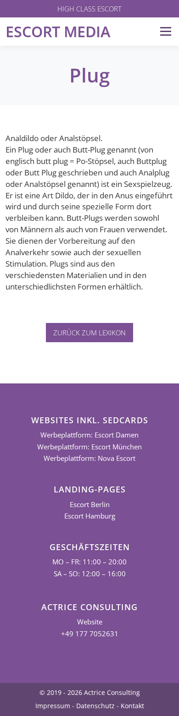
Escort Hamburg (89, 516)
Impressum (52, 705)
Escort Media (58, 31)
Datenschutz (95, 705)
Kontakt (132, 705)
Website (89, 621)
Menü (165, 31)
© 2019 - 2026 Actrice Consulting (89, 692)
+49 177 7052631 (89, 633)
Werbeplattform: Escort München (89, 446)
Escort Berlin (90, 504)
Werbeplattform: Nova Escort (89, 458)
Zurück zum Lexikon (89, 332)
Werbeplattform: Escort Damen (89, 435)
